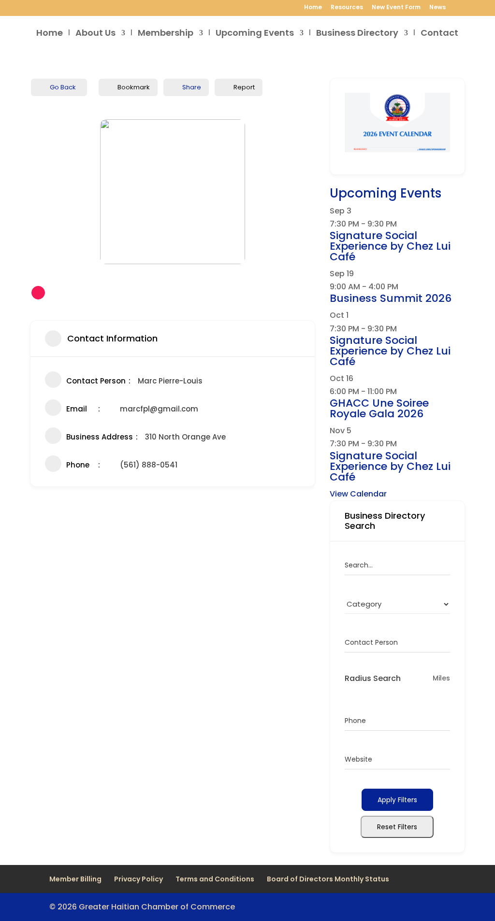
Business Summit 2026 (390, 298)
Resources (347, 7)
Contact (439, 34)
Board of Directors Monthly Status (328, 879)
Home (313, 7)
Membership (165, 34)
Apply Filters (397, 800)
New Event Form (396, 7)
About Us (95, 34)
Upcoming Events (255, 34)
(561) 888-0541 (148, 465)
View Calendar (358, 493)
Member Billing (75, 879)
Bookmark (133, 87)
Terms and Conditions (214, 879)
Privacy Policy (138, 879)
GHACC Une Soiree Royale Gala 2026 (379, 408)
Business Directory (357, 34)
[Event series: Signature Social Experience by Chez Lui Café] (402, 223)
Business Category (376, 604)
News (437, 7)
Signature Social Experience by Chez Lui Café (390, 246)
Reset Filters (397, 827)
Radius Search (373, 678)
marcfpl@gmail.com (159, 409)
